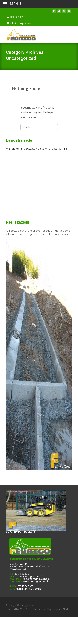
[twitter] (59, 12)
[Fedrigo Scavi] (18, 34)
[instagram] (64, 12)
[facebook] (54, 12)
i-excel (44, 609)
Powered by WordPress (19, 609)
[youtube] (69, 12)
